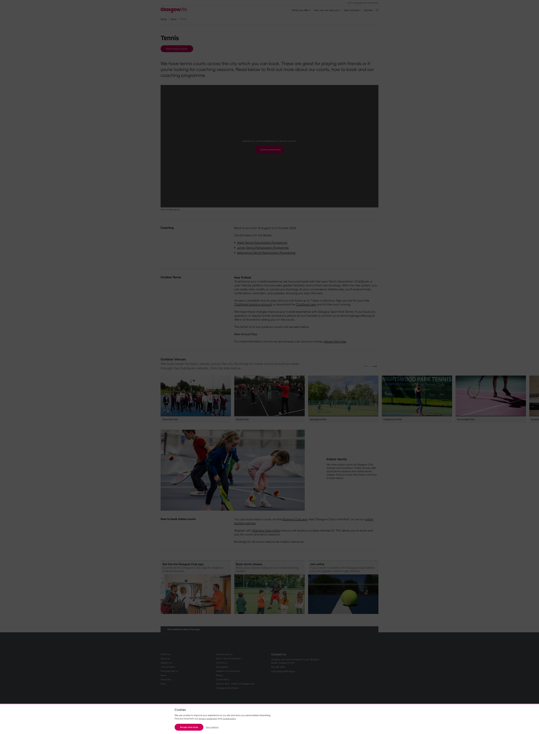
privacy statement (208, 718)
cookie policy (229, 718)
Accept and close (189, 727)
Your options (212, 727)
